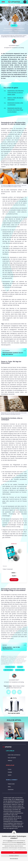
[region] (14, 847)
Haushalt (18, 5)
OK (14, 852)
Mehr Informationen (14, 858)
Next (25, 731)
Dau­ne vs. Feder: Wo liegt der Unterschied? (15, 98)
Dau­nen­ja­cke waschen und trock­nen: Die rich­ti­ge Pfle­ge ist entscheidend (15, 110)
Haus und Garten (12, 5)
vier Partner (10, 840)
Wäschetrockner (8, 669)
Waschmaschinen (19, 669)
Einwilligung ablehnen (14, 855)
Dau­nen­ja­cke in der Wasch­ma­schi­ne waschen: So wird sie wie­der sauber (15, 92)
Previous (3, 731)
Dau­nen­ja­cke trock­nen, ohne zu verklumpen (15, 103)
